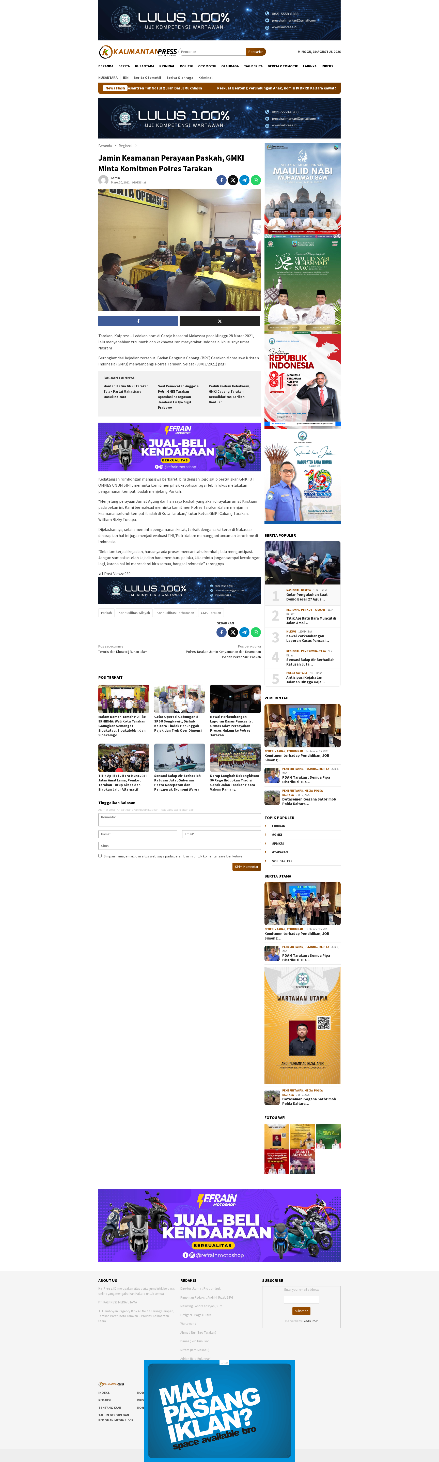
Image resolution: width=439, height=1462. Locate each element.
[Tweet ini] (233, 180)
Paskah (106, 612)
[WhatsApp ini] (256, 180)
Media (309, 790)
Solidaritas (282, 861)
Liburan (278, 826)
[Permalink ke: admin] (103, 180)
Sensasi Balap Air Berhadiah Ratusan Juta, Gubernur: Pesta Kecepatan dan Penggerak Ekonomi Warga (177, 782)
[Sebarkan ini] (221, 180)
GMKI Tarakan (211, 612)
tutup (224, 1362)
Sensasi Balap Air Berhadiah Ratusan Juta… (310, 662)
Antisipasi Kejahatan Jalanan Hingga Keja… (305, 679)
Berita (306, 590)
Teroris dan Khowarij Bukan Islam (123, 649)
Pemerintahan (275, 751)
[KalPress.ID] (138, 51)
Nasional (293, 590)
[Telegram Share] (244, 180)
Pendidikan (295, 751)
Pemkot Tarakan (313, 609)
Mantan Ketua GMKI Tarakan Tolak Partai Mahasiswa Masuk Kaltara (126, 391)
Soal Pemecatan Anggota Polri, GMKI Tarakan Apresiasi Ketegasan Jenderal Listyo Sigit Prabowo (178, 397)
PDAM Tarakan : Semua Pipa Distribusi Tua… (306, 779)
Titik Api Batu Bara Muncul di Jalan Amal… (311, 620)
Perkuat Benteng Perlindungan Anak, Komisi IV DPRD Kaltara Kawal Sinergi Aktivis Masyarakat (192, 88)
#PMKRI (278, 843)
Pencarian (255, 51)
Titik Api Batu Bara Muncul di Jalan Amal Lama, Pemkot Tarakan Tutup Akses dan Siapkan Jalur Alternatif (122, 782)
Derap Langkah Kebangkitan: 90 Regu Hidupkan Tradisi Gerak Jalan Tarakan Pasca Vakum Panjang (234, 782)
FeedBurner (310, 1321)
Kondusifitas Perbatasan (175, 612)
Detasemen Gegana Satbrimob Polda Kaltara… (309, 801)
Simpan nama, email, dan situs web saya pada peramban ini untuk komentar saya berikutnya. (173, 856)
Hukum (291, 631)
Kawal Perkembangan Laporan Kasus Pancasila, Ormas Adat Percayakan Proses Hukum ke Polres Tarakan (231, 725)
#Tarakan (280, 852)
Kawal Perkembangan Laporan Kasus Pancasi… (307, 638)
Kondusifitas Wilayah (134, 612)
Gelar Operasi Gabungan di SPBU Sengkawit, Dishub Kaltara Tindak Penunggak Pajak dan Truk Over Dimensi (178, 723)
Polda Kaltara (296, 673)
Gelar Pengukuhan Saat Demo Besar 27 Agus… (307, 597)
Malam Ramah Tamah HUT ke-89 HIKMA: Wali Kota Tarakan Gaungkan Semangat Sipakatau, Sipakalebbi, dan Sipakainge (122, 725)
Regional (293, 609)
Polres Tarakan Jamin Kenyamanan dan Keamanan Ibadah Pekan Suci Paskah (223, 651)
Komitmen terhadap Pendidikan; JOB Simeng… (296, 757)
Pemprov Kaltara (313, 651)
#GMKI (277, 835)
